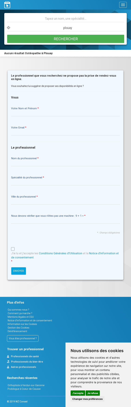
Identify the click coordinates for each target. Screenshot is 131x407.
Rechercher (66, 39)
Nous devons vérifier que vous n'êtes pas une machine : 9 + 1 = (47, 215)
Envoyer (18, 271)
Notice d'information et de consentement (30, 320)
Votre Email (17, 127)
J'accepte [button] (77, 393)
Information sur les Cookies (22, 324)
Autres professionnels (23, 367)
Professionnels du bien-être (27, 361)
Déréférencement (17, 331)
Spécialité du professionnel (26, 177)
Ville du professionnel (23, 196)
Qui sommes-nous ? (18, 309)
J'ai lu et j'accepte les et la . (65, 255)
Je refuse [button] (92, 393)
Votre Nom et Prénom (24, 108)
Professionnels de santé (24, 356)
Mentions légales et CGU (21, 317)
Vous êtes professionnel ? (23, 338)
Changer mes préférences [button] (87, 398)
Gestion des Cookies (18, 327)
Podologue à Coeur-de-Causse (24, 389)
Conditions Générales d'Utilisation (60, 253)
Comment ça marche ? (20, 313)
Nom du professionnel (24, 158)
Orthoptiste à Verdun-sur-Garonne (26, 385)
